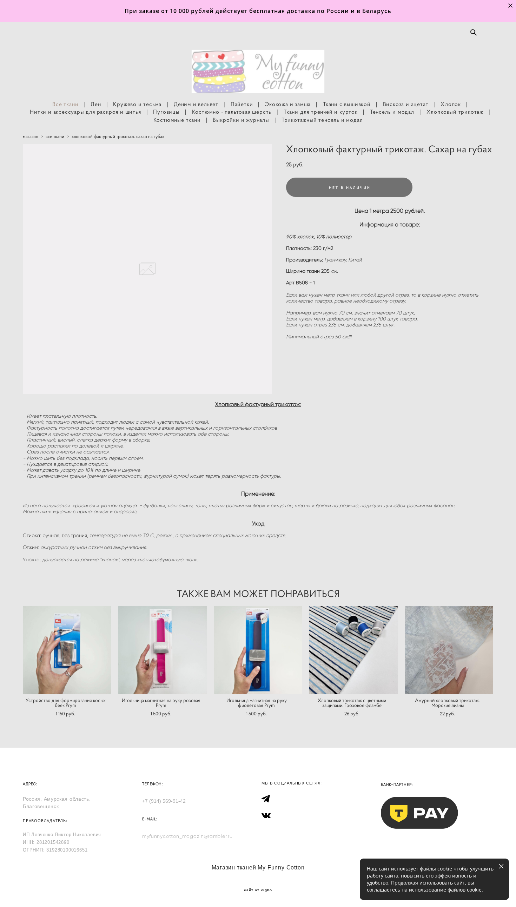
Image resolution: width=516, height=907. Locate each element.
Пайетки (242, 103)
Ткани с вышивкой (347, 103)
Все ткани (65, 103)
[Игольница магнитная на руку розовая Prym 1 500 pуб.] (162, 650)
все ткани (55, 136)
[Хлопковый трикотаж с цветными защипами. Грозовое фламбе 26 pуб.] (353, 650)
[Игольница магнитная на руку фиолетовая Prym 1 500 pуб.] (258, 650)
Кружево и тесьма (137, 103)
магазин (30, 136)
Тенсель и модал (392, 111)
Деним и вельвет (196, 103)
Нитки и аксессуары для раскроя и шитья (85, 111)
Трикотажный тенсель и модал (322, 119)
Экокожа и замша (288, 103)
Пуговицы (166, 111)
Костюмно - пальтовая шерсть (232, 111)
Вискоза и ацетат (406, 103)
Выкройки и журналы (241, 119)
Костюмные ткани (177, 119)
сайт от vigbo (258, 890)
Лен (96, 103)
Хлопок (451, 103)
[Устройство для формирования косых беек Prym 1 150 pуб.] (67, 650)
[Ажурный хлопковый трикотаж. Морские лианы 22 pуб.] (449, 650)
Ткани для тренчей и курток (321, 111)
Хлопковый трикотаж (454, 111)
